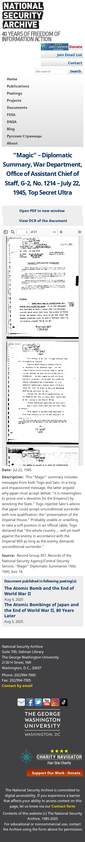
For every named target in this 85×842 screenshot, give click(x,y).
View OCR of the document (43, 220)
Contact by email (17, 685)
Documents (17, 107)
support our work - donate (56, 772)
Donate (75, 46)
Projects (14, 100)
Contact (75, 62)
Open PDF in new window (42, 210)
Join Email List (69, 54)
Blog (11, 128)
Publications (18, 86)
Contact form (63, 806)
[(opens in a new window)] (21, 704)
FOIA (11, 114)
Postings (14, 93)
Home (12, 79)
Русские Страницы (24, 136)
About (12, 143)
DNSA (12, 121)
